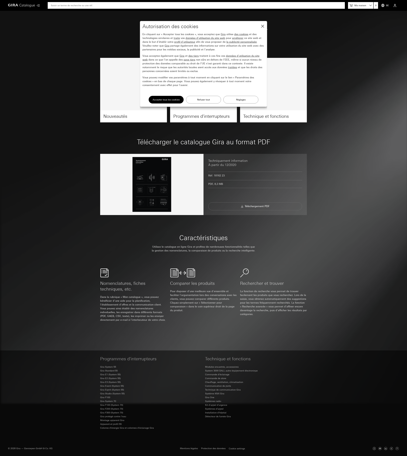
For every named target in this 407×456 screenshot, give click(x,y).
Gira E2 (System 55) (110, 378)
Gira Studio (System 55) (112, 393)
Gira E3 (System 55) (110, 382)
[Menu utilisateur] (394, 5)
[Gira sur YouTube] (380, 448)
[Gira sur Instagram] (374, 448)
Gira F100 (105, 397)
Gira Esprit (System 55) (112, 389)
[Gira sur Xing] (391, 448)
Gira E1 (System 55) (110, 374)
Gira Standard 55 (109, 370)
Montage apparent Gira (112, 420)
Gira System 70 (108, 401)
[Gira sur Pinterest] (397, 448)
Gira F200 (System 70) (111, 409)
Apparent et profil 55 (111, 424)
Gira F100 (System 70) (111, 405)
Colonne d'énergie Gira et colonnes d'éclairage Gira (127, 428)
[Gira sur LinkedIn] (386, 448)
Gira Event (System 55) (112, 386)
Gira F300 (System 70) (111, 412)
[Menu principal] (37, 5)
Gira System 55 (108, 367)
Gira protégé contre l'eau (113, 416)
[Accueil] (21, 5)
